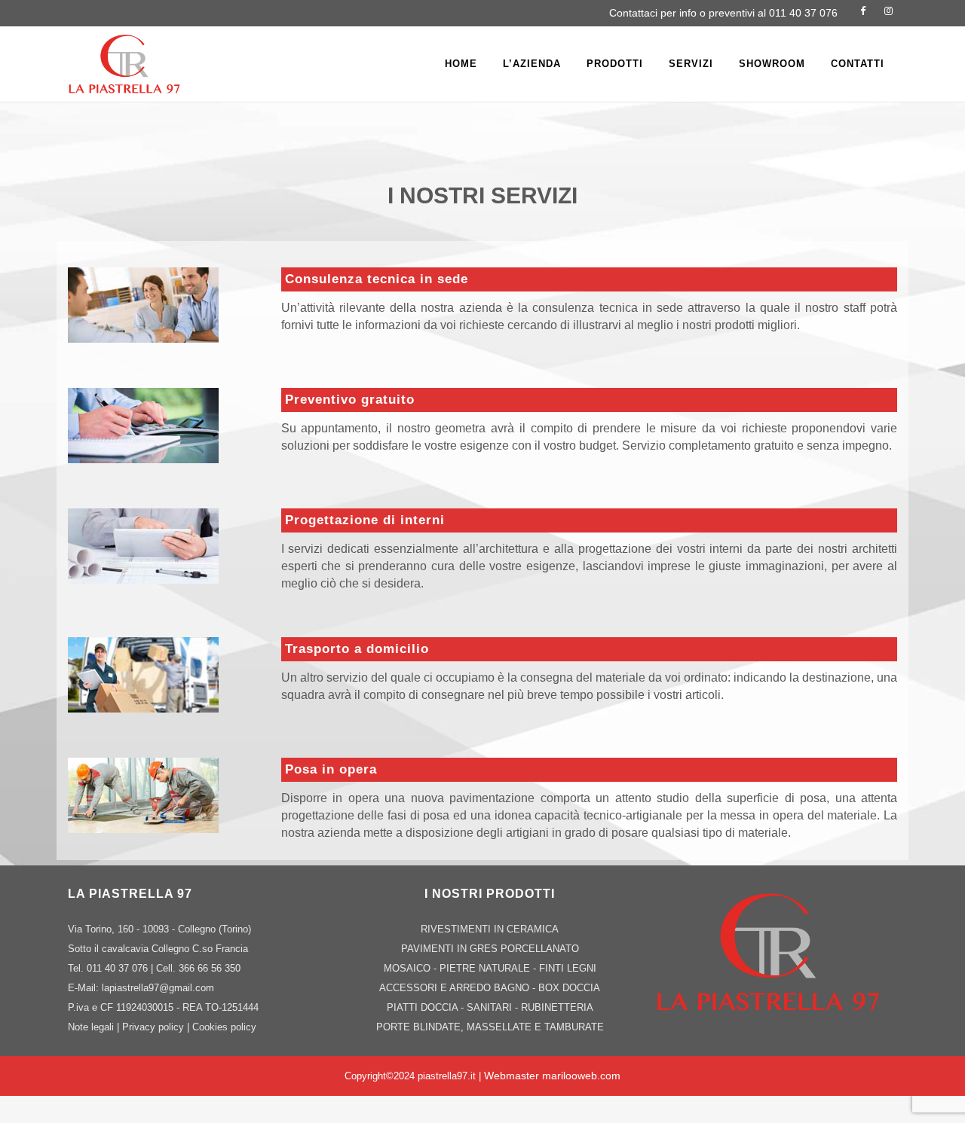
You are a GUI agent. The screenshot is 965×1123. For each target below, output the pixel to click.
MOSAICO (407, 968)
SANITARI (489, 1007)
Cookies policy (224, 1027)
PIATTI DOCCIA (422, 1007)
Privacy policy (153, 1027)
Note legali (91, 1027)
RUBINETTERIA (557, 1007)
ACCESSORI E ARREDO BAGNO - (458, 987)
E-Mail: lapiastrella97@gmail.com (141, 987)
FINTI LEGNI (567, 968)
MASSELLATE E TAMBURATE (535, 1027)
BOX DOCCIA (569, 987)
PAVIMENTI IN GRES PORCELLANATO (490, 948)
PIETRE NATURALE (485, 968)
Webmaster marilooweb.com (552, 1076)
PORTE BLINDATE (418, 1027)
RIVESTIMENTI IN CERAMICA (490, 929)
